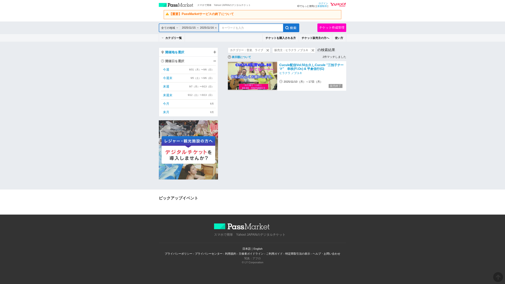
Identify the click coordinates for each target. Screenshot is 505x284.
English (258, 248)
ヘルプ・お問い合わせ (326, 253)
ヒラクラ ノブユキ (290, 73)
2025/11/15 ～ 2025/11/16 (198, 27)
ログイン (323, 3)
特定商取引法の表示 (297, 253)
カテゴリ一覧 (173, 37)
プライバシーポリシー (178, 253)
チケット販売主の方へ (315, 37)
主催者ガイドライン (251, 253)
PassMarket (176, 5)
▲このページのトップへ (498, 277)
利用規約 (230, 253)
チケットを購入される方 (281, 37)
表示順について (241, 57)
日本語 (246, 248)
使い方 (339, 37)
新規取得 (322, 6)
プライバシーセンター (209, 253)
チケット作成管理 (331, 27)
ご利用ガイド (274, 253)
